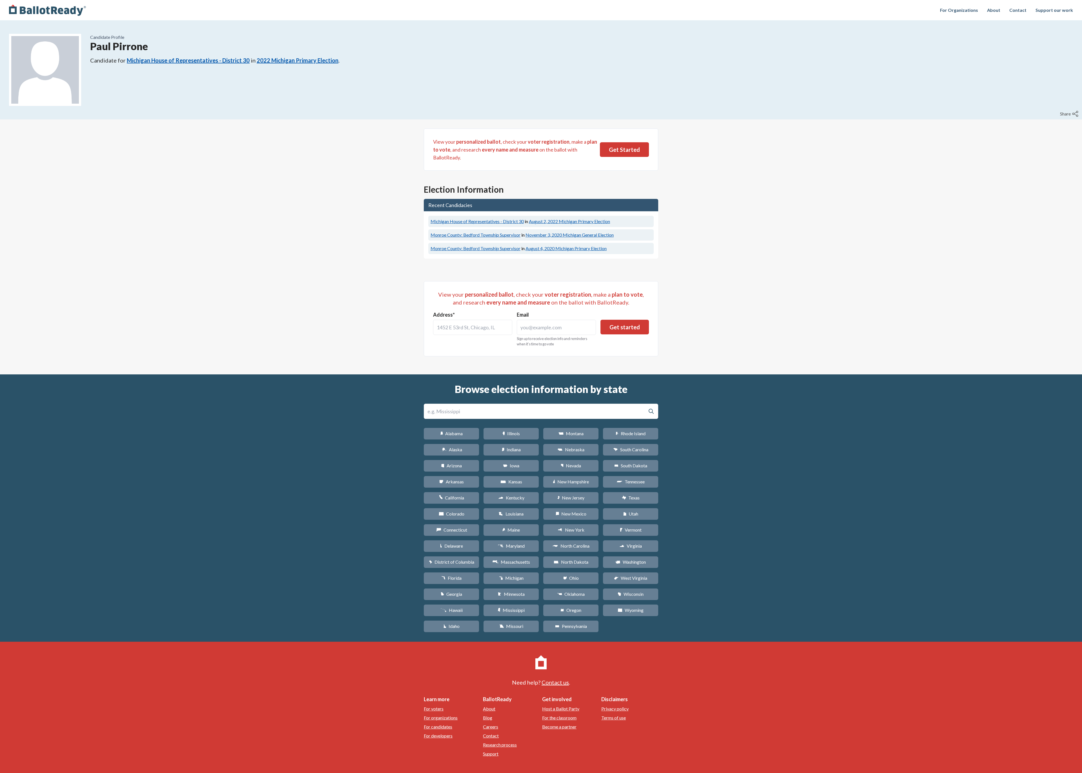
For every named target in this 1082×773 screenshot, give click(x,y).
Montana (571, 433)
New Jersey (570, 497)
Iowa (511, 465)
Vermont (631, 529)
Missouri (511, 626)
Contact (1017, 10)
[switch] (1070, 113)
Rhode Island (631, 433)
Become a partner (559, 726)
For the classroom (559, 717)
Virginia (630, 545)
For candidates (438, 726)
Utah (630, 513)
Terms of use (613, 717)
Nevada (571, 465)
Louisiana (511, 513)
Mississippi (511, 610)
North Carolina (570, 545)
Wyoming (631, 610)
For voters (434, 708)
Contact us (555, 682)
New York (571, 529)
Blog (487, 717)
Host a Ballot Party (560, 708)
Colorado (451, 513)
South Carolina (630, 449)
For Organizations (959, 10)
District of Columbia (451, 562)
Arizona (451, 465)
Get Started (624, 149)
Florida (451, 578)
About (993, 10)
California (451, 497)
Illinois (511, 433)
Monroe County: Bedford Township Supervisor (475, 234)
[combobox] (472, 327)
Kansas (511, 481)
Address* (444, 315)
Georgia (451, 594)
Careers (490, 726)
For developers (438, 735)
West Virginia (630, 578)
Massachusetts (511, 562)
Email (523, 315)
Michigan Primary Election (569, 221)
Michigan (511, 578)
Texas (631, 497)
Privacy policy (615, 708)
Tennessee (631, 481)
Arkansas (451, 481)
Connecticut (451, 529)
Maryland (511, 545)
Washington (630, 562)
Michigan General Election (570, 234)
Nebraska (571, 449)
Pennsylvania (571, 626)
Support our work (1054, 10)
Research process (500, 744)
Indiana (511, 449)
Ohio (571, 578)
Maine (511, 529)
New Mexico (571, 513)
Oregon (570, 610)
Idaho (452, 626)
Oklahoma (571, 594)
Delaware (451, 545)
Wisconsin (631, 594)
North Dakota (571, 562)
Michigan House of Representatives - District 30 (188, 60)
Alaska (451, 449)
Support (490, 753)
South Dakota (630, 465)
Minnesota (511, 594)
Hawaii (451, 610)
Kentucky (511, 497)
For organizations (441, 717)
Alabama (451, 433)
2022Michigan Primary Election (297, 60)
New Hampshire (571, 481)
